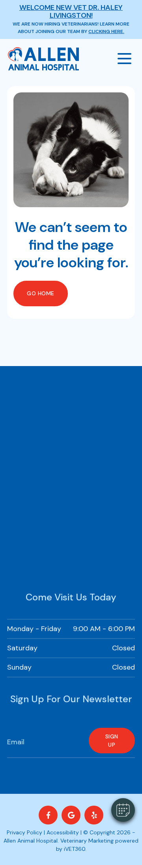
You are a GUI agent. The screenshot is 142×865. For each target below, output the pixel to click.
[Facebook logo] (48, 815)
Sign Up (111, 740)
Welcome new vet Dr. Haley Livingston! (71, 11)
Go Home (40, 293)
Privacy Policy (24, 832)
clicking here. (106, 31)
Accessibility (63, 832)
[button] (123, 810)
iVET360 (74, 848)
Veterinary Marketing (87, 840)
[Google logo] (71, 815)
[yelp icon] (93, 815)
